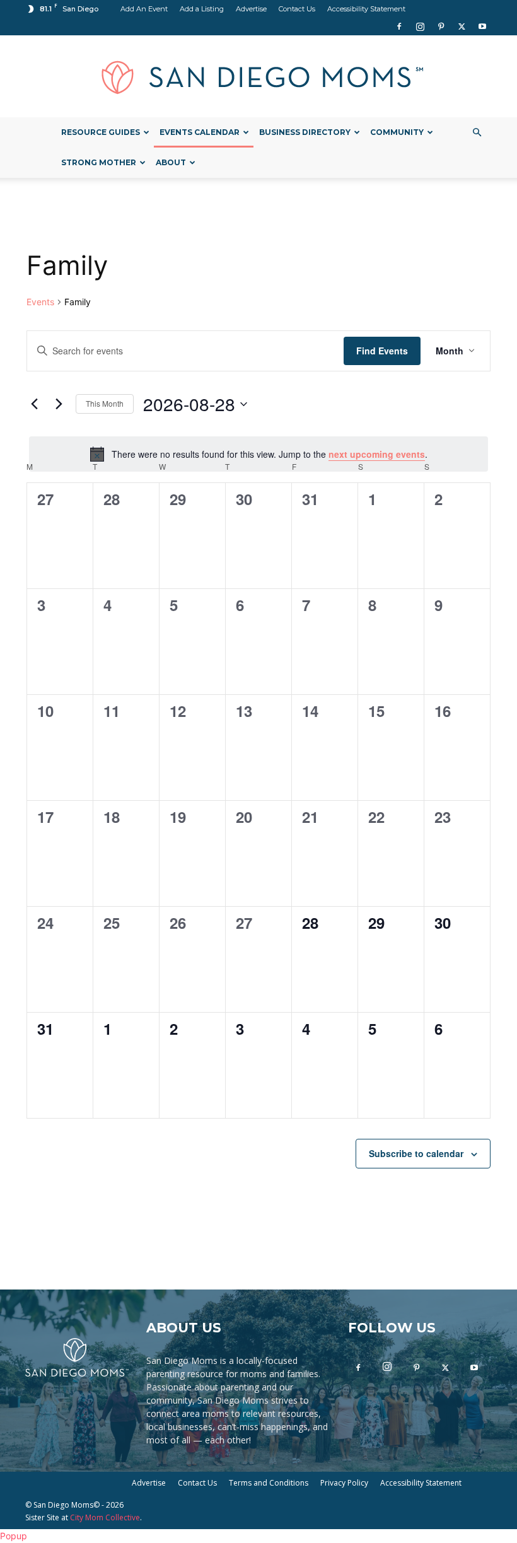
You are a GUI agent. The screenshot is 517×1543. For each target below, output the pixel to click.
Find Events (382, 350)
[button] (477, 133)
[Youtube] (482, 26)
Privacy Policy (344, 1482)
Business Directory (305, 132)
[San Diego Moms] (258, 76)
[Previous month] (34, 404)
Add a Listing (202, 8)
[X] (461, 26)
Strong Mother (98, 162)
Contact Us (297, 8)
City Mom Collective (105, 1517)
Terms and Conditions (268, 1482)
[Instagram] (419, 26)
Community (397, 132)
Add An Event (144, 8)
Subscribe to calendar (416, 1153)
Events (40, 301)
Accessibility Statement (366, 8)
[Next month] (58, 404)
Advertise (251, 8)
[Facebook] (399, 26)
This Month (105, 403)
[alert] (258, 454)
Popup (13, 1535)
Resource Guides (100, 132)
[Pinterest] (440, 26)
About (171, 162)
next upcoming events (376, 454)
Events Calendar (200, 132)
